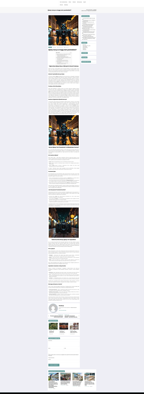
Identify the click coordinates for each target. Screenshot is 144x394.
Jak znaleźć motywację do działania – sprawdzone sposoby (71, 316)
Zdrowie (61, 4)
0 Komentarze (67, 47)
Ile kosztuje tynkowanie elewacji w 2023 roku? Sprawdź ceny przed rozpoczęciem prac (88, 32)
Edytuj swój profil (73, 307)
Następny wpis (67, 314)
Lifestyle (74, 2)
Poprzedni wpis (60, 314)
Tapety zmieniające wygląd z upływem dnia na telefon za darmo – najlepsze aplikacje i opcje (74, 332)
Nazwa (49, 348)
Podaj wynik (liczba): (51, 357)
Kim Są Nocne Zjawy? (60, 58)
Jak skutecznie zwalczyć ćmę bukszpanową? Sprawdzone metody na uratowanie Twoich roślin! (52, 332)
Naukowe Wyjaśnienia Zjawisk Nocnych (63, 56)
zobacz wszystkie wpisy (62, 310)
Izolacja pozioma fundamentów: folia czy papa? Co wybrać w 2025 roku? (89, 383)
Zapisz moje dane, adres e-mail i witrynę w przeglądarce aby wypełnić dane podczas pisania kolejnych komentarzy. (63, 355)
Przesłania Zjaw (60, 59)
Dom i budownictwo (63, 2)
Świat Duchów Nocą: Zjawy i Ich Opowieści (62, 61)
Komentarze (50, 340)
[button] (70, 53)
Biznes (70, 2)
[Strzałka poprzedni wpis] (48, 316)
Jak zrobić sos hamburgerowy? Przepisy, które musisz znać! (63, 332)
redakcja (55, 47)
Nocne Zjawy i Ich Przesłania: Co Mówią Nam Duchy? (64, 57)
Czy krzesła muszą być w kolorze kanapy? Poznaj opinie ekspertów (65, 382)
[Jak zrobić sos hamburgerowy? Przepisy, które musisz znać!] (63, 326)
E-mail (65, 348)
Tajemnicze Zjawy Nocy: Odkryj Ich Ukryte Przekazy (63, 54)
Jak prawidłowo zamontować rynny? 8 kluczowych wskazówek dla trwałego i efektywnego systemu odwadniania (88, 25)
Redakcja (66, 4)
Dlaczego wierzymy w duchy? (62, 63)
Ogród (84, 2)
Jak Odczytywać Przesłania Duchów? (63, 60)
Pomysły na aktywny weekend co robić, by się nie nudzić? (56, 316)
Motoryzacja (79, 2)
